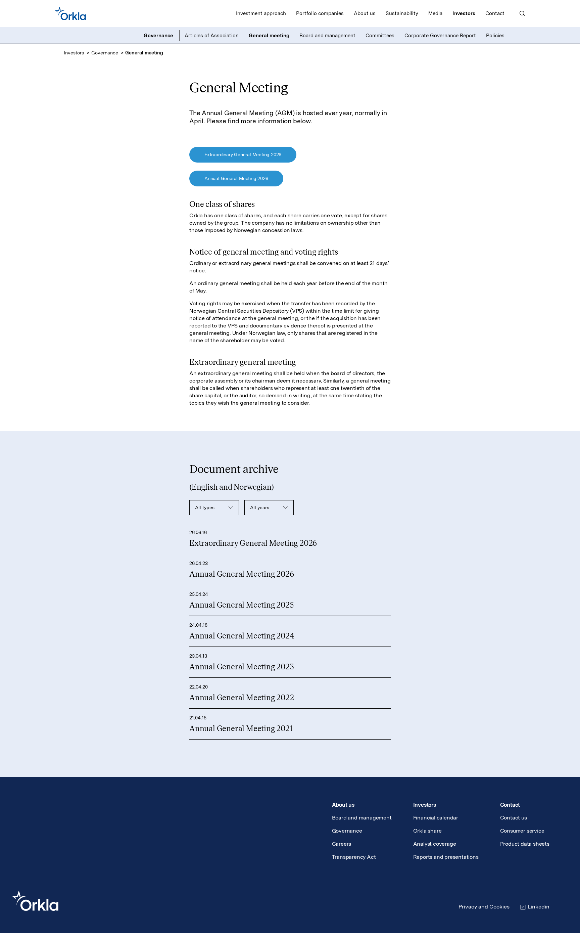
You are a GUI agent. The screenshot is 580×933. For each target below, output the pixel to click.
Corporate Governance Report (440, 36)
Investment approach (261, 13)
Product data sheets (524, 844)
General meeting (269, 36)
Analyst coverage (434, 844)
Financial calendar (435, 817)
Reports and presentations (446, 857)
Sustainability (402, 13)
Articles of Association (212, 36)
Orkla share (427, 831)
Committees (380, 36)
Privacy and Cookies (484, 906)
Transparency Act (354, 857)
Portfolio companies (320, 13)
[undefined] (70, 13)
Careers (341, 844)
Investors (463, 13)
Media (435, 13)
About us (365, 13)
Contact (494, 13)
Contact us (513, 817)
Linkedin (538, 906)
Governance (104, 52)
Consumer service (522, 831)
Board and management (327, 36)
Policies (495, 36)
